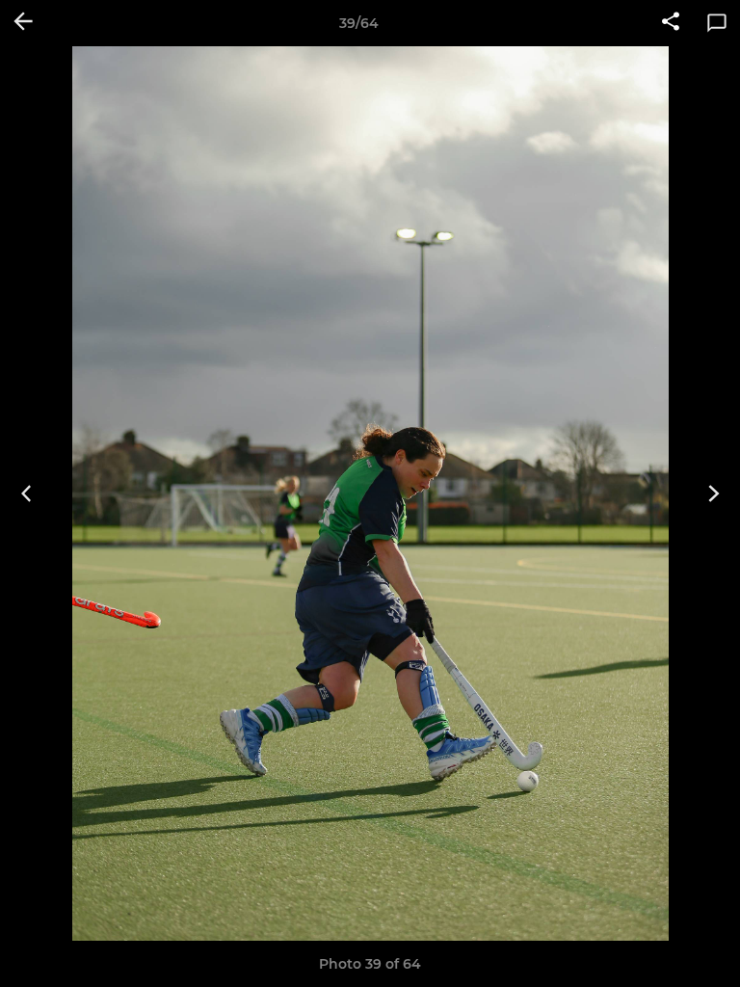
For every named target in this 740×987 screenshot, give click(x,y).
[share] (670, 23)
